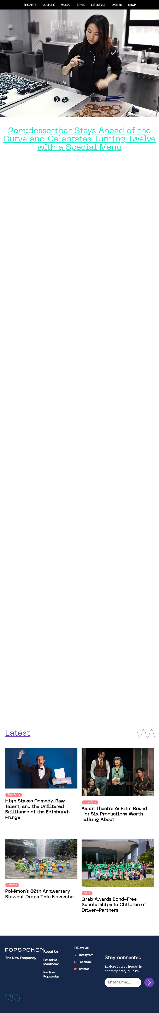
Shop (132, 5)
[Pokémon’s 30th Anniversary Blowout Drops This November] (41, 858)
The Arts (29, 5)
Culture (49, 5)
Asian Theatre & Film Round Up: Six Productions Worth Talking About (114, 814)
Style (81, 5)
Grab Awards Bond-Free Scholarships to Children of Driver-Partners (114, 905)
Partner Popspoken (51, 974)
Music (65, 5)
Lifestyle (98, 5)
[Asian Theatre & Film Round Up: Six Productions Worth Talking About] (118, 772)
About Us (50, 952)
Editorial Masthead (51, 962)
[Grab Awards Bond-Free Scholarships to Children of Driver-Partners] (118, 862)
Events (117, 5)
